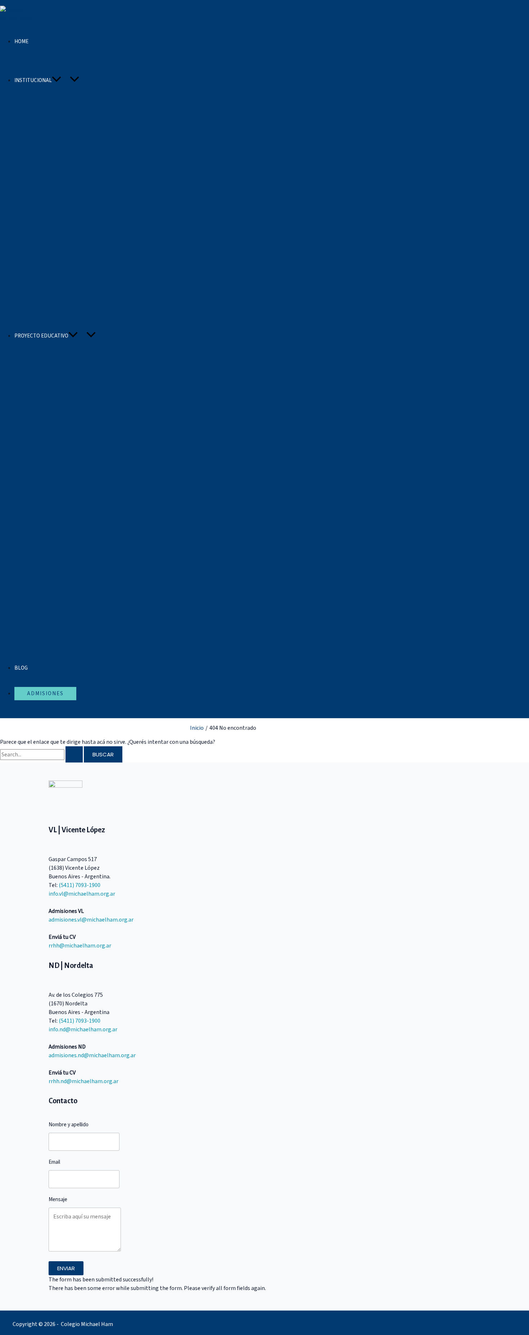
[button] (56, 80)
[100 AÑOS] (32, 60)
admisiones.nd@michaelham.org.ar (92, 1055)
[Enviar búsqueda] (74, 754)
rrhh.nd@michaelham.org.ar (83, 1081)
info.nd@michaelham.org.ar (83, 1029)
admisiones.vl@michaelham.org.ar (91, 920)
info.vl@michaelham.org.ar (82, 894)
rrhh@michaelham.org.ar (80, 946)
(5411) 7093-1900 (79, 885)
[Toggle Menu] (74, 79)
